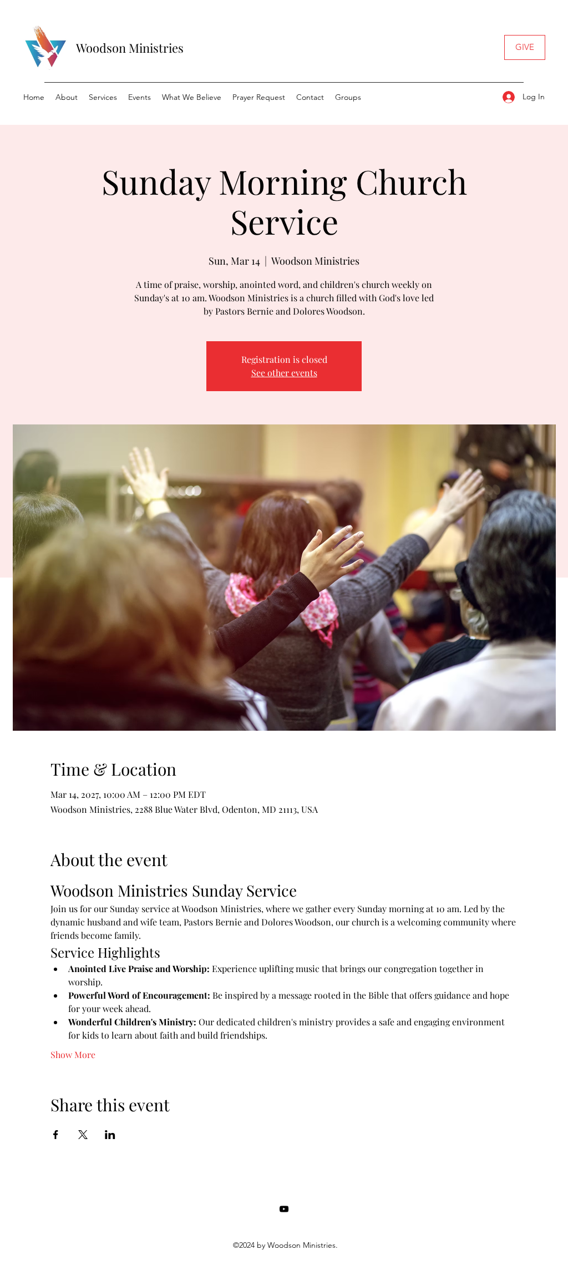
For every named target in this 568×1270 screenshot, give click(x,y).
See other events (284, 372)
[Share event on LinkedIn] (110, 1134)
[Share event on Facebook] (55, 1134)
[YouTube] (284, 1209)
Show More (72, 1054)
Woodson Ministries (130, 47)
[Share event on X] (83, 1134)
